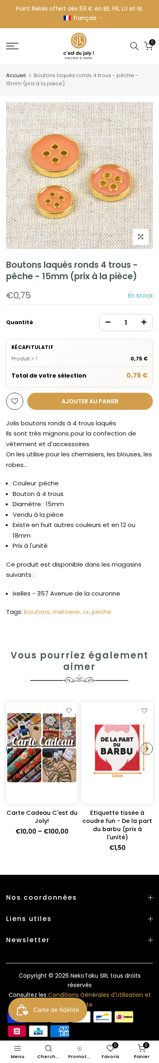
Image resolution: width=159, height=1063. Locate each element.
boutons (37, 611)
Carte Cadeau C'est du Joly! (42, 817)
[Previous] (12, 749)
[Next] (147, 749)
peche (101, 611)
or (86, 611)
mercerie (66, 611)
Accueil (16, 75)
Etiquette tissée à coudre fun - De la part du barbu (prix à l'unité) (117, 825)
